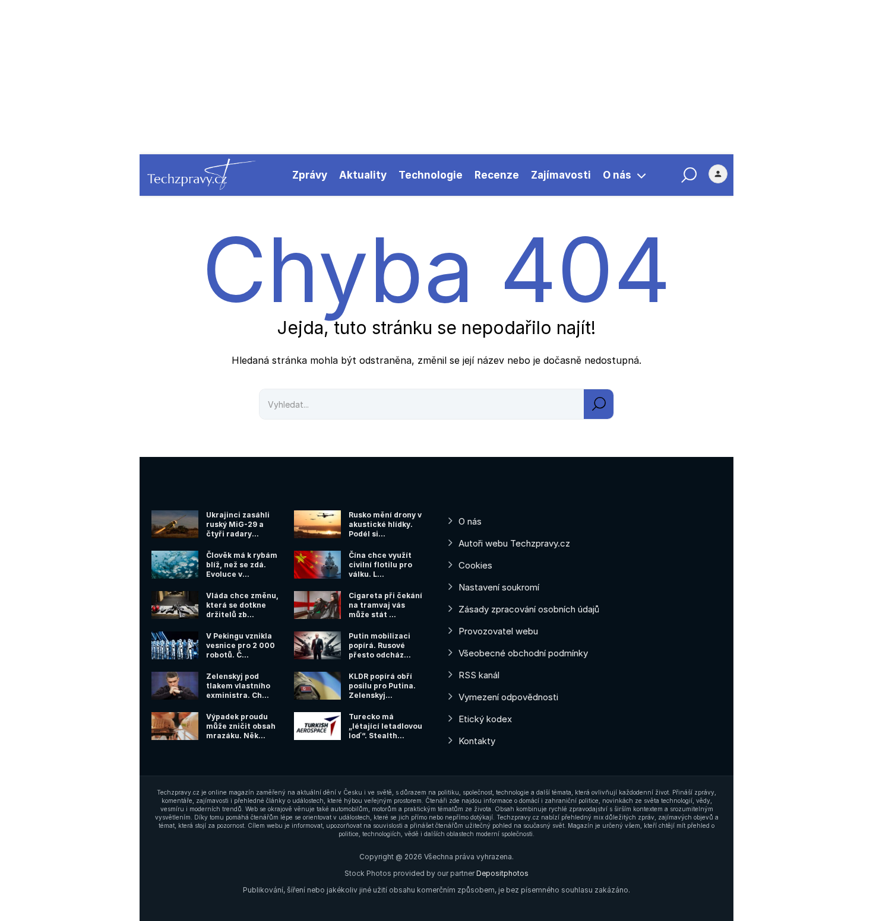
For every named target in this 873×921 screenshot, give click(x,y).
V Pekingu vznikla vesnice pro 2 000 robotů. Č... (240, 645)
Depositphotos (502, 873)
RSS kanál (478, 675)
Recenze (497, 175)
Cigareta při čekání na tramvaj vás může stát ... (385, 605)
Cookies (475, 565)
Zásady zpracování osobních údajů (528, 609)
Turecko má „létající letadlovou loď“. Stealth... (385, 726)
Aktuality (363, 175)
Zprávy (309, 175)
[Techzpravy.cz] (201, 175)
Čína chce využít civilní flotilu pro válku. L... (380, 565)
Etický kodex (485, 719)
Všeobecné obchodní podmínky (523, 653)
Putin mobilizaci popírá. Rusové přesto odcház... (380, 645)
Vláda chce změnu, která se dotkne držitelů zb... (242, 605)
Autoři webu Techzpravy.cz (514, 543)
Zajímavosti (561, 175)
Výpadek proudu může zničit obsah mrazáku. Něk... (241, 726)
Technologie (430, 175)
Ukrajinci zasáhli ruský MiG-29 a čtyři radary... (238, 524)
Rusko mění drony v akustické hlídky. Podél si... (385, 524)
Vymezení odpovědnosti (508, 697)
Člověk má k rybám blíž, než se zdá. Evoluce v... (241, 565)
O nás (617, 175)
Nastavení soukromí (498, 587)
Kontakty (476, 741)
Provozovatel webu (498, 631)
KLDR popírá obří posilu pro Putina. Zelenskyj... (382, 686)
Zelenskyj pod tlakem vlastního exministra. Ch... (238, 686)
